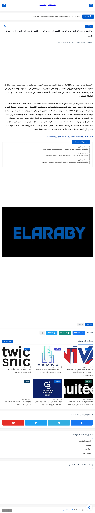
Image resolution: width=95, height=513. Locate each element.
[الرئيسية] (10, 510)
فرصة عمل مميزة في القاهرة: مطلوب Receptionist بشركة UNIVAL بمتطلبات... (78, 372)
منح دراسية (87, 453)
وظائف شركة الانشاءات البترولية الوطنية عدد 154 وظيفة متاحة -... (66, 156)
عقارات (88, 449)
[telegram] (59, 423)
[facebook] (82, 423)
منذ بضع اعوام (82, 147)
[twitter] (36, 423)
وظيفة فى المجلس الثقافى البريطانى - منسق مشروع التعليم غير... (65, 149)
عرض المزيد (7, 341)
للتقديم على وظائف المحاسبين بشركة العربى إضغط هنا (70, 137)
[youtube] (13, 423)
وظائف (89, 26)
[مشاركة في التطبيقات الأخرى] (42, 333)
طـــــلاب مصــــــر (47, 5)
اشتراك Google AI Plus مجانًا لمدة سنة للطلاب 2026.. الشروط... (56, 16)
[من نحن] (7, 510)
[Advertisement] (47, 65)
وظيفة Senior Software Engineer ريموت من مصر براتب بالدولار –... (49, 371)
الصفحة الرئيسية (85, 441)
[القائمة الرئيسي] (91, 5)
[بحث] (4, 5)
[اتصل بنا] (3, 510)
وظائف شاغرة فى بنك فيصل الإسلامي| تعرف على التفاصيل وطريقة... (64, 162)
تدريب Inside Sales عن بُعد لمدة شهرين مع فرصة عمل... (19, 371)
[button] (79, 333)
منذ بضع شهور (87, 367)
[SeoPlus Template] (91, 510)
